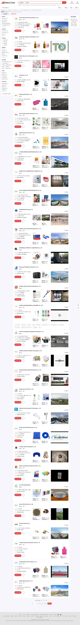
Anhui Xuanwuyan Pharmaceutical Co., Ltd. (28, 17)
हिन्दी (62, 616)
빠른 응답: (16, 27)
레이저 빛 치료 (54, 324)
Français (24, 616)
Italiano (41, 616)
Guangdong (5, 83)
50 (46, 600)
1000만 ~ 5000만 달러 (7, 65)
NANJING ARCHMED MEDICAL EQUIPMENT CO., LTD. (31, 305)
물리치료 (38, 324)
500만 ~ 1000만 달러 (6, 68)
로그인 (77, 3)
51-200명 (4, 75)
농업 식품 (4, 20)
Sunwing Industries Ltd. (24, 523)
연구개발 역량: (17, 25)
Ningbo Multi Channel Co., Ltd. (26, 581)
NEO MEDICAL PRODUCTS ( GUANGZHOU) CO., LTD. (30, 248)
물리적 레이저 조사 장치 (26, 327)
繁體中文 (16, 616)
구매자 (59, 7)
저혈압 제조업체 (74, 24)
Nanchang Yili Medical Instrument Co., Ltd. (28, 267)
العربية (54, 616)
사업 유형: (16, 22)
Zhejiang (4, 89)
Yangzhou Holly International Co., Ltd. (27, 446)
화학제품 (4, 21)
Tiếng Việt (74, 616)
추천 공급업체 (73, 16)
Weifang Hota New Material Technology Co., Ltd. (30, 408)
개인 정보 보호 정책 (34, 614)
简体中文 (12, 616)
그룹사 (4, 34)
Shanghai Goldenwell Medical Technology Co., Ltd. (30, 350)
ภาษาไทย (66, 616)
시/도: (15, 46)
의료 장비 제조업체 (33, 5)
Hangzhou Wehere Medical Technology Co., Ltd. (30, 286)
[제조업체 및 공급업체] (8, 2)
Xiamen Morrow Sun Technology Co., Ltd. (28, 56)
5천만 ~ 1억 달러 (6, 66)
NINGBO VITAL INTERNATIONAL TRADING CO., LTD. (30, 171)
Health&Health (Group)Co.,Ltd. (26, 209)
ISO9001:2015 (5, 52)
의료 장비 (24, 324)
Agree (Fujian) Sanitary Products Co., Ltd (28, 113)
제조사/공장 (5, 32)
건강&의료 (5, 18)
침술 (33, 324)
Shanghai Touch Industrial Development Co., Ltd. (30, 228)
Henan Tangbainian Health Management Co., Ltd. (30, 190)
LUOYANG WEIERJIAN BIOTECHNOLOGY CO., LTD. (30, 152)
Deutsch (32, 616)
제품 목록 (5, 13)
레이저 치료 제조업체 (25, 5)
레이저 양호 (61, 324)
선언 (24, 614)
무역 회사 (5, 30)
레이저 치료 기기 (45, 324)
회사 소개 (20, 614)
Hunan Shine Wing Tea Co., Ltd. (26, 504)
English (8, 616)
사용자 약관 (28, 614)
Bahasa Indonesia (40, 617)
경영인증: (16, 569)
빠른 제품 (51, 614)
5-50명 (4, 72)
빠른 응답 (5, 41)
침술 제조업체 (46, 5)
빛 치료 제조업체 (40, 5)
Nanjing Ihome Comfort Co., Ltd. (26, 389)
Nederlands (59, 616)
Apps (71, 7)
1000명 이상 (5, 79)
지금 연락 (18, 30)
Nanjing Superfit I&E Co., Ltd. (25, 94)
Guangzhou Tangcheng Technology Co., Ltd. (29, 36)
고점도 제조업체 (74, 25)
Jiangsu (4, 85)
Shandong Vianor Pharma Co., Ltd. (27, 132)
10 (41, 600)
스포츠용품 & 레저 (6, 25)
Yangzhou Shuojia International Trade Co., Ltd (29, 542)
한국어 (51, 616)
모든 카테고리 (5, 7)
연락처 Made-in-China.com (43, 614)
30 (43, 600)
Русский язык (46, 616)
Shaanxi (4, 86)
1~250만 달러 (5, 63)
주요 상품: (16, 24)
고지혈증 (35, 327)
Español (28, 616)
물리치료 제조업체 (53, 5)
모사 (40, 327)
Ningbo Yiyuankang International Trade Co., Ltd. (30, 466)
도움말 (65, 7)
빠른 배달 (5, 43)
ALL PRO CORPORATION (24, 485)
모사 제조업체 (73, 22)
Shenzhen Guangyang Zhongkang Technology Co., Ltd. (31, 331)
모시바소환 (17, 327)
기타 (3, 35)
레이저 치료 (17, 324)
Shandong (5, 88)
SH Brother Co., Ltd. (23, 75)
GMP (3, 54)
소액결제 (5, 45)
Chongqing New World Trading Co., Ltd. (28, 561)
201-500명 (4, 77)
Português (37, 616)
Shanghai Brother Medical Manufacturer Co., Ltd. (30, 370)
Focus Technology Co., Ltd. (41, 619)
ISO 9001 (4, 51)
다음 (49, 603)
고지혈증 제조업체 (74, 20)
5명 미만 (4, 74)
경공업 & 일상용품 (6, 23)
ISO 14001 (4, 55)
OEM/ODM (5, 40)
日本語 (20, 616)
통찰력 (55, 614)
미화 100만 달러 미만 (7, 61)
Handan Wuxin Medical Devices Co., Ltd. (28, 427)
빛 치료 (29, 324)
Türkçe (70, 616)
